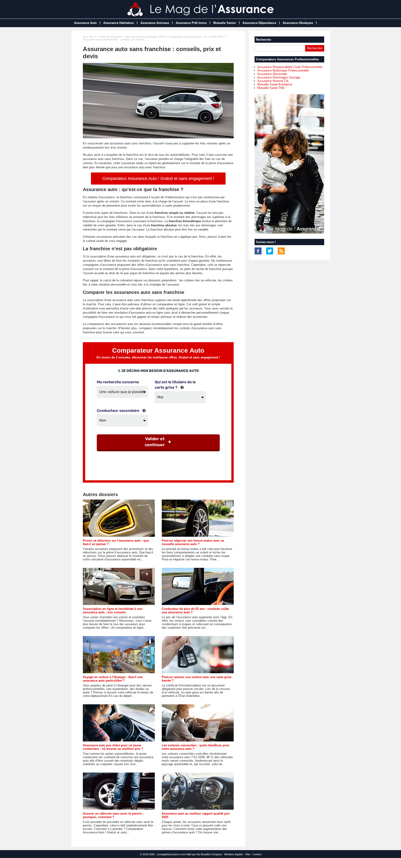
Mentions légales (233, 854)
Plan (247, 854)
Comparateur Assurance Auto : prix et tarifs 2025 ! (196, 36)
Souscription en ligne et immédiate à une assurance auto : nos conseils (112, 610)
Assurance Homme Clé (272, 81)
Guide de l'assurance (111, 36)
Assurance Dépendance (259, 23)
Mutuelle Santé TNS (271, 88)
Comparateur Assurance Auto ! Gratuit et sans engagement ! (158, 178)
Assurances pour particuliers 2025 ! (146, 36)
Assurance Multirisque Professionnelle (283, 70)
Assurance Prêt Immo (191, 23)
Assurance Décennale (272, 74)
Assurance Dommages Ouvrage (278, 77)
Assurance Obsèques (298, 23)
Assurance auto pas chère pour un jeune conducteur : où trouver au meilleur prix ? (113, 747)
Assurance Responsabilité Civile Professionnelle (289, 67)
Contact (256, 854)
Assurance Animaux (154, 23)
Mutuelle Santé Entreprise (274, 84)
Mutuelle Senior (224, 23)
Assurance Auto (85, 23)
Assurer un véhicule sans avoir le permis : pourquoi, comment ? (113, 815)
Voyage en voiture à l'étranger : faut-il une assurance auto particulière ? (113, 678)
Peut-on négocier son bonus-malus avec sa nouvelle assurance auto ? (193, 542)
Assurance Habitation (118, 23)
